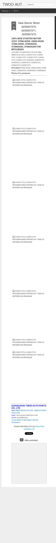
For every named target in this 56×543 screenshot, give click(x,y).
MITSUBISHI (16, 68)
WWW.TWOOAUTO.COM (24, 410)
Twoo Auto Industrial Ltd (34, 427)
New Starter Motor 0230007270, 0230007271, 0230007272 (29, 28)
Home (16, 10)
